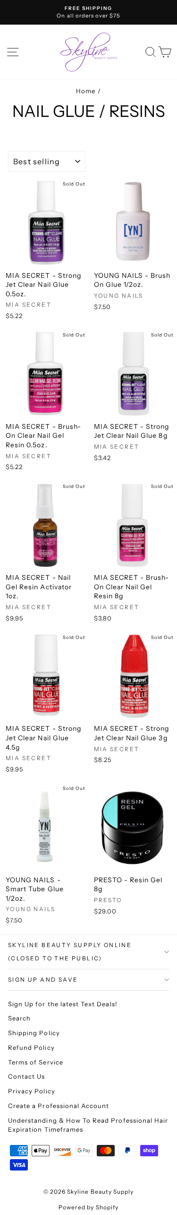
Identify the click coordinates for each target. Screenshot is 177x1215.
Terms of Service (35, 1062)
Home (85, 91)
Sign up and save (43, 979)
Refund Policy (31, 1047)
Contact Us (26, 1076)
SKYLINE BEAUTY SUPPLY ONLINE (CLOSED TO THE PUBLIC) (70, 951)
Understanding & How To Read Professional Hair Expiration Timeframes (88, 1125)
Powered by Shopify (88, 1207)
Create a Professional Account (58, 1105)
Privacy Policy (31, 1091)
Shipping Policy (34, 1033)
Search (19, 1018)
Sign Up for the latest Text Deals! (63, 1004)
